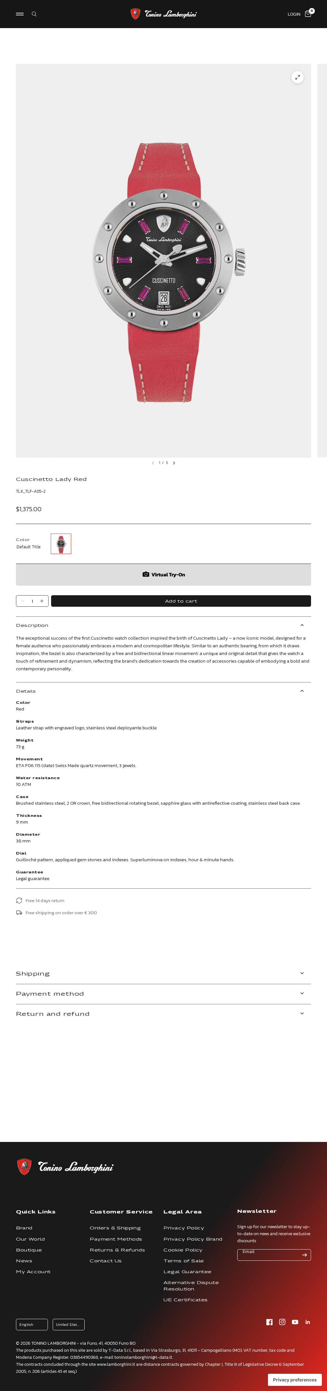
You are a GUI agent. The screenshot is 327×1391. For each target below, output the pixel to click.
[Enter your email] (304, 1255)
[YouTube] (295, 1322)
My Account (33, 1271)
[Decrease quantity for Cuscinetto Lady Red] (22, 601)
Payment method (50, 994)
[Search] (30, 14)
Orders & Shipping (115, 1228)
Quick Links (36, 1211)
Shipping (32, 974)
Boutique (29, 1250)
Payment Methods (116, 1239)
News (24, 1260)
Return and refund (53, 1014)
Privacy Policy (184, 1228)
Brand (24, 1228)
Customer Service (121, 1211)
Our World (30, 1239)
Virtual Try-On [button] (168, 574)
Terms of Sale (184, 1260)
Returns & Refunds (117, 1250)
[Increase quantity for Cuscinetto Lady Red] (41, 601)
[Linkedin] (308, 1322)
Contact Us (106, 1260)
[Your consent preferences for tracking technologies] (295, 1380)
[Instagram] (282, 1322)
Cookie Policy (183, 1250)
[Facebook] (269, 1322)
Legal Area (183, 1211)
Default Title (61, 544)
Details (26, 691)
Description (32, 625)
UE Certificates (186, 1299)
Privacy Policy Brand (193, 1239)
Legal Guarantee (188, 1271)
